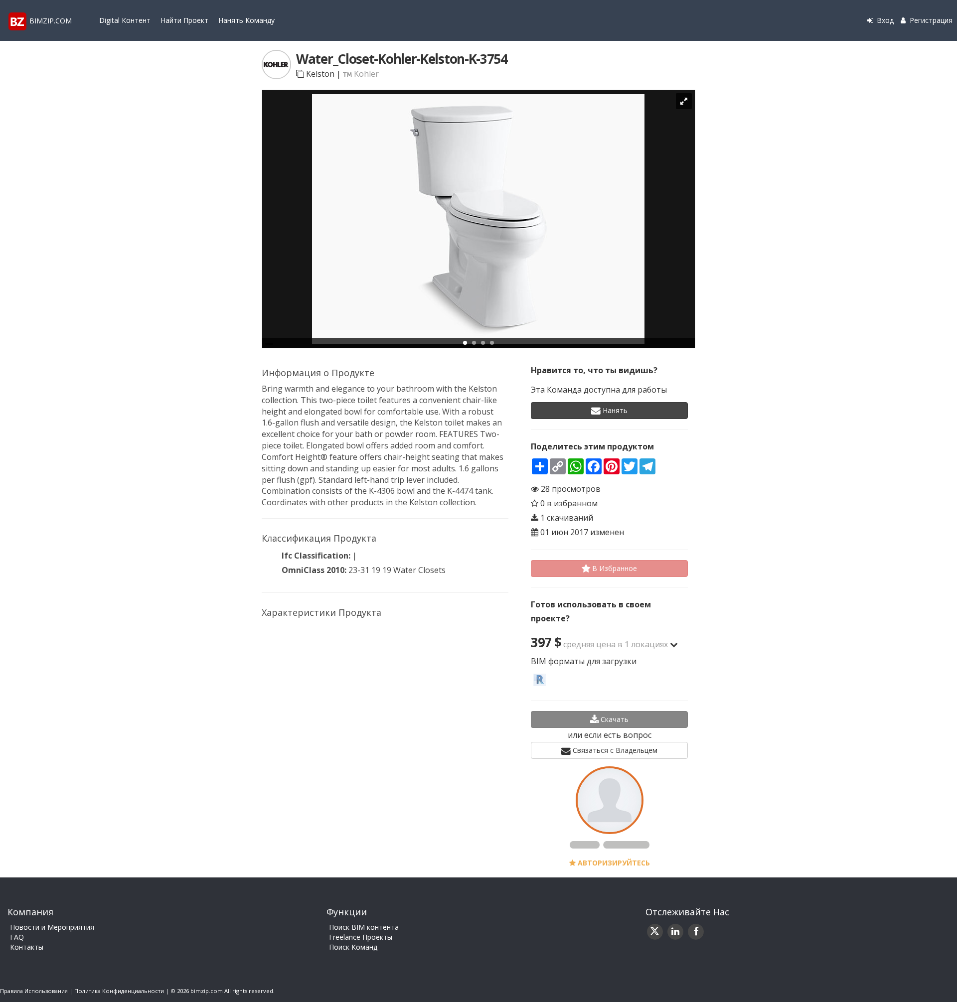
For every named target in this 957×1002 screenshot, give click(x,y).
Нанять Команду (246, 20)
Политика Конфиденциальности (119, 991)
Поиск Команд (353, 947)
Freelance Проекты (360, 937)
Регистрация (930, 20)
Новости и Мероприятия (52, 927)
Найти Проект (184, 20)
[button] (674, 644)
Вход (884, 20)
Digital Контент (125, 20)
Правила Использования (34, 991)
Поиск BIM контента (364, 927)
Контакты (26, 947)
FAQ (17, 937)
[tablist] (478, 219)
